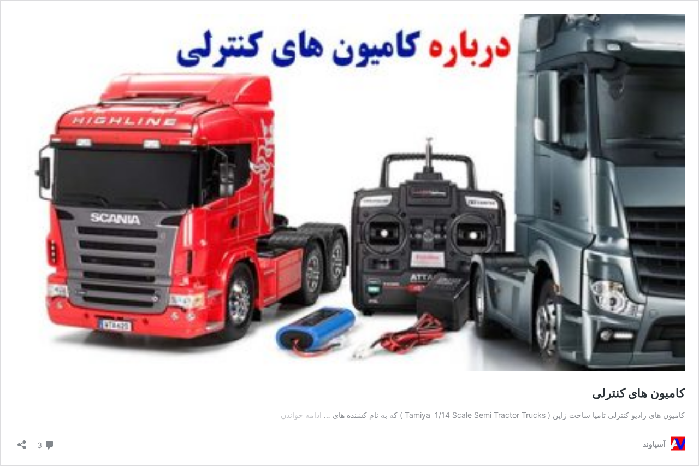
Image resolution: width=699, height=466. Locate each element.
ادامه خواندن (301, 415)
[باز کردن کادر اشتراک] (21, 441)
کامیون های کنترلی (638, 393)
